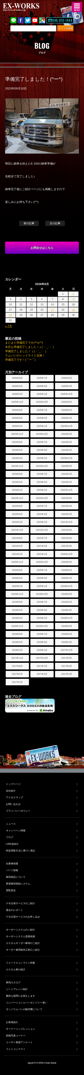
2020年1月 (42, 586)
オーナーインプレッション (20, 1029)
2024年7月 (42, 442)
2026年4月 (42, 386)
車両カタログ (13, 982)
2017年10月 (42, 658)
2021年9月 (66, 530)
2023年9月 (66, 466)
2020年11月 (17, 562)
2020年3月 (66, 578)
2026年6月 (66, 378)
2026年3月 (66, 386)
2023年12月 (67, 458)
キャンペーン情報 (15, 830)
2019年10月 (42, 594)
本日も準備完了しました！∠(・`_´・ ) (29, 347)
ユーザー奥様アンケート (19, 1042)
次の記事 (55, 223)
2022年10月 (42, 498)
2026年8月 (17, 378)
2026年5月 (17, 386)
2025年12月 (67, 394)
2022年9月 (66, 498)
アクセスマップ (14, 797)
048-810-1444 (62, 20)
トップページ (13, 784)
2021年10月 (42, 530)
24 (10, 315)
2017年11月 (17, 658)
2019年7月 (42, 602)
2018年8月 (17, 634)
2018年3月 (66, 642)
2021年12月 (67, 522)
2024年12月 (67, 426)
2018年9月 (66, 626)
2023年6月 (66, 474)
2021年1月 (42, 554)
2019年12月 (67, 586)
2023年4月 (42, 482)
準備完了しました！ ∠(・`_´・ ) (25, 351)
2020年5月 (17, 578)
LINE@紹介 (12, 844)
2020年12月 (67, 554)
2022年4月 (42, 514)
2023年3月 (66, 482)
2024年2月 (17, 458)
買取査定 (11, 890)
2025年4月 (42, 418)
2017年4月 (42, 674)
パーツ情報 (12, 870)
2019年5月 (17, 610)
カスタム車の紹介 (15, 969)
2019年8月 (17, 602)
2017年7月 (42, 666)
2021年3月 (66, 546)
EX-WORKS (27, 7)
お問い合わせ (13, 804)
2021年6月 (66, 538)
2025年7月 (42, 410)
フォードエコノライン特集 (20, 962)
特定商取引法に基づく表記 (20, 850)
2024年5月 (17, 450)
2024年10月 (42, 434)
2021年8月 (17, 538)
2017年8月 (17, 666)
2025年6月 (66, 410)
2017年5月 (17, 674)
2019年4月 (42, 610)
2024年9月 (66, 434)
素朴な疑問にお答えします (20, 995)
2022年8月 (17, 506)
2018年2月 (17, 650)
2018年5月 (17, 642)
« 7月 (8, 326)
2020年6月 (66, 570)
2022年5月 (17, 514)
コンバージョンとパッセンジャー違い (27, 1002)
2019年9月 (66, 594)
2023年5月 (17, 482)
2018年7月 (42, 634)
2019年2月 (17, 618)
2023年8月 (17, 474)
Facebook (21, 20)
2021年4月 (42, 546)
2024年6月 (66, 442)
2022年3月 (66, 514)
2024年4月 (42, 450)
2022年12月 (67, 490)
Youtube (35, 20)
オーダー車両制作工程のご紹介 (23, 949)
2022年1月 (42, 522)
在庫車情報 (12, 863)
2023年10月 (42, 466)
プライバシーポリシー (18, 810)
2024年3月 (66, 450)
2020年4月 (42, 578)
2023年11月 (17, 466)
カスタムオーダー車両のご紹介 (23, 943)
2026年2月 (17, 394)
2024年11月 (17, 434)
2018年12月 (67, 618)
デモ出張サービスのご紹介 (20, 903)
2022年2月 (17, 522)
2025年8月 (17, 410)
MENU (77, 7)
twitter (28, 20)
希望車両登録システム (18, 883)
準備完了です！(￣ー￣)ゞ (22, 359)
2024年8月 (17, 442)
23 (73, 309)
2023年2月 (17, 490)
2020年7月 (42, 570)
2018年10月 (42, 626)
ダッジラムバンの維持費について (24, 1009)
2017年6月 (66, 666)
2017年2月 (17, 682)
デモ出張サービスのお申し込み (23, 916)
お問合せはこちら (42, 247)
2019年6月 (66, 602)
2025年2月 (17, 426)
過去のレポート (14, 910)
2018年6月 (66, 634)
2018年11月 (17, 626)
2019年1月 (42, 618)
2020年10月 (42, 562)
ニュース (11, 823)
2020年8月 (17, 570)
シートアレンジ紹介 (17, 989)
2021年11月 (17, 530)
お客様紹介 (12, 1022)
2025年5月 (17, 418)
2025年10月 (42, 402)
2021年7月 (42, 538)
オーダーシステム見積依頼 (20, 936)
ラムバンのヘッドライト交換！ (25, 355)
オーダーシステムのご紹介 (20, 929)
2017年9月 (66, 658)
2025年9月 (66, 402)
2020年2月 (17, 586)
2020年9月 (66, 562)
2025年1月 (42, 426)
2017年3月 (66, 674)
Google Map (42, 20)
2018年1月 (42, 650)
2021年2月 (17, 554)
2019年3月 (66, 610)
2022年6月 (66, 506)
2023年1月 (42, 490)
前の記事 (29, 223)
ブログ (9, 837)
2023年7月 (42, 474)
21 (52, 309)
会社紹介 (11, 790)
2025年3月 (66, 418)
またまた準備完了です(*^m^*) (24, 342)
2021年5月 (17, 546)
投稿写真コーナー (15, 1035)
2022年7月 (42, 506)
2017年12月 (67, 650)
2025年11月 (17, 402)
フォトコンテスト (15, 1049)
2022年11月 (17, 498)
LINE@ (13, 20)
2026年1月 (42, 394)
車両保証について (15, 877)
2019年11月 (17, 594)
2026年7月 (42, 378)
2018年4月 (42, 642)
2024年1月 (42, 458)
